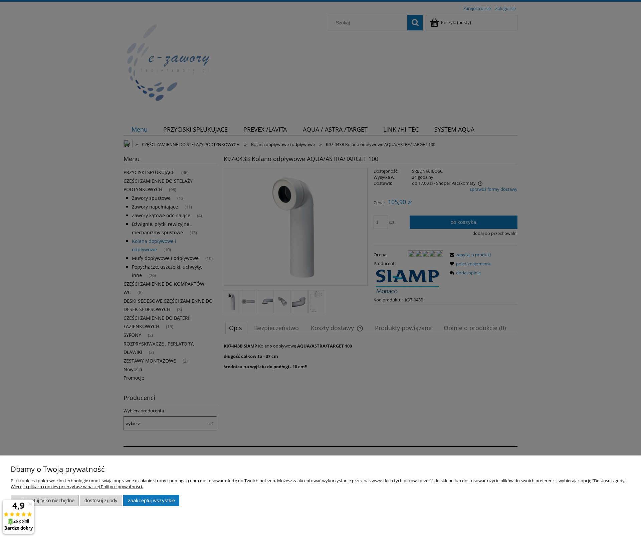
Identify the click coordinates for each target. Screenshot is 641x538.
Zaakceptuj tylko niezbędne (44, 500)
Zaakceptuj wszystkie (151, 500)
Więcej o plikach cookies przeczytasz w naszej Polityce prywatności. (77, 487)
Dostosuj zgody (101, 500)
